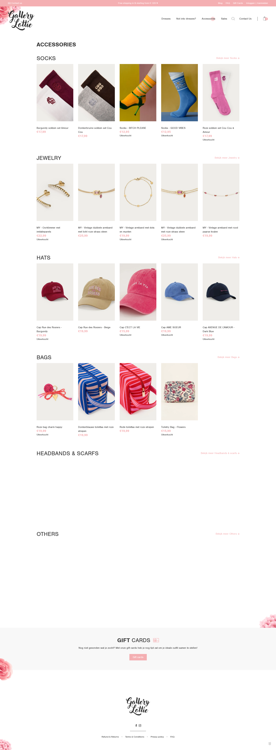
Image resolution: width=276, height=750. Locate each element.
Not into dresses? (186, 18)
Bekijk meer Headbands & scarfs (219, 453)
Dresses (166, 18)
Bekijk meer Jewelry (226, 157)
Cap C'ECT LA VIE (130, 327)
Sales (224, 18)
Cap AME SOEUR (171, 327)
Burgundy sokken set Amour (53, 128)
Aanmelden (262, 3)
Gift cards (138, 657)
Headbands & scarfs (68, 453)
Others (48, 533)
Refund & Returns (110, 736)
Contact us (16, 3)
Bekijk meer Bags (228, 357)
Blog (220, 3)
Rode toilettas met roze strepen (137, 427)
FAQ (228, 3)
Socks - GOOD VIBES (173, 128)
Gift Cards (238, 3)
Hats (43, 257)
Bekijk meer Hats (228, 257)
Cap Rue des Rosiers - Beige (94, 327)
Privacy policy (157, 736)
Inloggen (250, 3)
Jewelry (49, 157)
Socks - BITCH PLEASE (133, 128)
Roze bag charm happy (49, 427)
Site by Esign (270, 743)
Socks (46, 58)
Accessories (208, 18)
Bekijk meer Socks (227, 58)
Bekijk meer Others (227, 533)
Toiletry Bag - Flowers (173, 427)
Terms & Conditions (134, 736)
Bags (44, 357)
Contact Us (245, 18)
